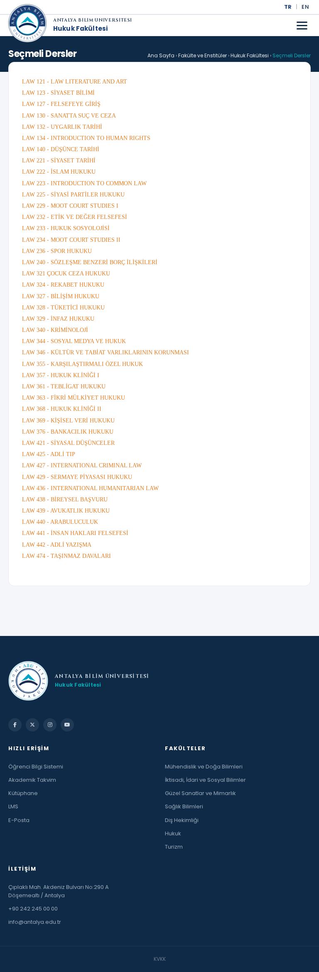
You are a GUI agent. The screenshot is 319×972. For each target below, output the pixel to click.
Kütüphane (23, 793)
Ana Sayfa (160, 55)
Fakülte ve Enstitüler (202, 55)
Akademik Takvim (32, 780)
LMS (13, 806)
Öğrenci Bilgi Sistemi (35, 767)
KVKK (160, 958)
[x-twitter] (32, 724)
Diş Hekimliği (182, 820)
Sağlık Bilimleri (184, 806)
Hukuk (173, 833)
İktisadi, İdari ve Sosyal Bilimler (205, 780)
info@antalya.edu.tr (34, 922)
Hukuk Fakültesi (80, 29)
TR (288, 7)
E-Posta (18, 820)
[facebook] (15, 724)
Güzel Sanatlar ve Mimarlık (200, 793)
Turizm (174, 847)
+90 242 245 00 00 (33, 909)
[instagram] (49, 724)
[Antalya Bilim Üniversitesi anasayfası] (27, 25)
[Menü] (302, 25)
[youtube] (67, 724)
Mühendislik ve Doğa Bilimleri (204, 767)
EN (305, 7)
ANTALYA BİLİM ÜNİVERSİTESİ (92, 20)
